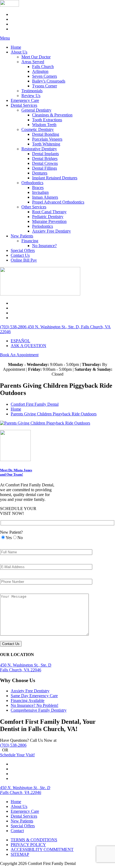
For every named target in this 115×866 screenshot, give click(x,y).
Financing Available (27, 700)
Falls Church (43, 66)
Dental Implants (45, 153)
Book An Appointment (19, 354)
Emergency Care (25, 100)
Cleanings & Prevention (52, 115)
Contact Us (20, 255)
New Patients (22, 236)
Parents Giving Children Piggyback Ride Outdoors (54, 414)
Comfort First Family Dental (35, 404)
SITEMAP (20, 854)
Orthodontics (32, 182)
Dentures (39, 173)
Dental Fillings (44, 168)
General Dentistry (36, 110)
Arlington (40, 71)
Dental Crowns (45, 163)
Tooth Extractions (47, 119)
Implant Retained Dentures (54, 178)
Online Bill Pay (24, 260)
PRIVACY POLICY (28, 844)
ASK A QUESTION (28, 345)
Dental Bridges (44, 158)
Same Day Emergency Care (34, 695)
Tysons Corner (44, 86)
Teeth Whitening (46, 144)
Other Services (33, 207)
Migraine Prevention (49, 221)
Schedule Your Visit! (17, 755)
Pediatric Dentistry (47, 216)
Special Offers (23, 250)
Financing (29, 240)
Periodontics (42, 226)
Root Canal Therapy (49, 211)
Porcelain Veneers (47, 139)
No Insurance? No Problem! (34, 705)
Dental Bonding (45, 134)
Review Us (30, 95)
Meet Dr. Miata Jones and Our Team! (16, 472)
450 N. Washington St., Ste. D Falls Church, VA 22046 (25, 790)
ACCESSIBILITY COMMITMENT (42, 849)
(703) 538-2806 (13, 745)
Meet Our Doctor (36, 57)
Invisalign (40, 192)
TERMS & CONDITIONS (34, 840)
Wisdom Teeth (44, 124)
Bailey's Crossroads (48, 81)
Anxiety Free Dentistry (51, 231)
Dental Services (24, 105)
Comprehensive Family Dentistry (39, 710)
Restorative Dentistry (39, 149)
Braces (38, 187)
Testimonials (32, 90)
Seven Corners (44, 76)
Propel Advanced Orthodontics (58, 202)
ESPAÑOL (20, 340)
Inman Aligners (45, 197)
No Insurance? (44, 245)
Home (16, 47)
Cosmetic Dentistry (37, 129)
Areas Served (32, 61)
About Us (19, 52)
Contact (17, 830)
